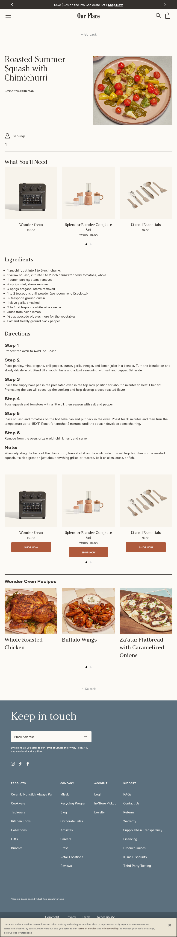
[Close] (170, 925)
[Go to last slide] (12, 4)
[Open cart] (167, 15)
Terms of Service (54, 747)
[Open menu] (41, 15)
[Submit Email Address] (85, 736)
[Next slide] (165, 4)
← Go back (88, 34)
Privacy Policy (75, 747)
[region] (88, 927)
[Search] (159, 15)
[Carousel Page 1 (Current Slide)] (86, 244)
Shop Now (31, 547)
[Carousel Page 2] (90, 244)
